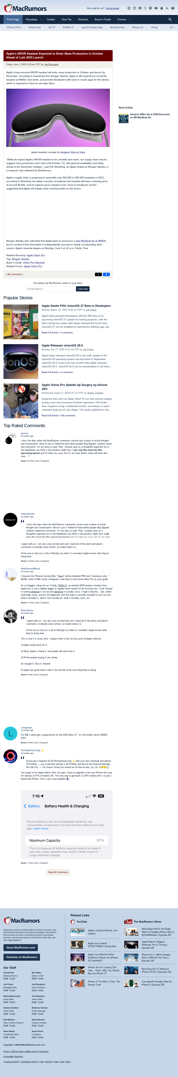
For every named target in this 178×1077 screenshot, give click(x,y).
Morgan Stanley (20, 259)
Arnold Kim (8, 973)
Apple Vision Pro (36, 255)
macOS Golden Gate (92, 27)
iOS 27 (51, 27)
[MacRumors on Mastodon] (150, 8)
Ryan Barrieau (38, 1020)
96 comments (14, 274)
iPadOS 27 (68, 27)
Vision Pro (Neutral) (34, 262)
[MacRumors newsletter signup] (173, 8)
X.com (12, 978)
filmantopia (27, 610)
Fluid (41, 1062)
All (172, 27)
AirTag (154, 27)
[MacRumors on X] (145, 8)
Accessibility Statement (13, 1056)
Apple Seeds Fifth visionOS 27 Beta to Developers (76, 305)
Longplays (26, 727)
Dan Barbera (9, 1020)
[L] (10, 739)
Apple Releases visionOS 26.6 (62, 345)
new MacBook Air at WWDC (91, 240)
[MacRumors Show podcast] (129, 8)
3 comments (66, 332)
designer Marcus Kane (72, 152)
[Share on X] (98, 274)
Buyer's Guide (103, 19)
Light (62, 1062)
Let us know (112, 8)
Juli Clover (91, 310)
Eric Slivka (36, 973)
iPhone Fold (35, 27)
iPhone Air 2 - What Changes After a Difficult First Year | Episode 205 (156, 957)
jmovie (24, 433)
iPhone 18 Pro (14, 27)
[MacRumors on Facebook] (140, 8)
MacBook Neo (117, 27)
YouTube (81, 921)
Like (37, 461)
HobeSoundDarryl (30, 568)
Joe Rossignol (51, 64)
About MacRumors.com (20, 947)
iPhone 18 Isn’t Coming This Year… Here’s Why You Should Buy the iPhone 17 (103, 970)
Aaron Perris (37, 1031)
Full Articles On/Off (29, 1062)
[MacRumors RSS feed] (167, 8)
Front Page (13, 19)
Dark (68, 1062)
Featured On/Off (11, 1062)
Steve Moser (9, 1031)
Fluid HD (48, 1062)
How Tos (67, 19)
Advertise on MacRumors (21, 957)
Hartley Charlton (95, 393)
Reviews (83, 19)
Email (5, 978)
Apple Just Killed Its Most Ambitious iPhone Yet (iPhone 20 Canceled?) (103, 957)
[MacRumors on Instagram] (134, 8)
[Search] (171, 19)
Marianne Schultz (40, 1008)
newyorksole (27, 514)
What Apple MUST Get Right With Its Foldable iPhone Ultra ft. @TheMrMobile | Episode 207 (158, 932)
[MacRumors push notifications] (161, 8)
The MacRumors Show (147, 921)
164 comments (67, 415)
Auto (57, 1062)
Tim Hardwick (38, 996)
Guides (51, 19)
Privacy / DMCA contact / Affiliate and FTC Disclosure (25, 1051)
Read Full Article (50, 332)
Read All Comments (58, 872)
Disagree (44, 461)
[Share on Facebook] (106, 274)
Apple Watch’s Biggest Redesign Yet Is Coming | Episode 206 (154, 944)
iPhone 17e (137, 27)
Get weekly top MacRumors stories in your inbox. (58, 283)
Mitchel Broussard (11, 996)
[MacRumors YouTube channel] (156, 8)
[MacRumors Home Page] (25, 8)
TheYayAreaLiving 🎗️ (32, 750)
